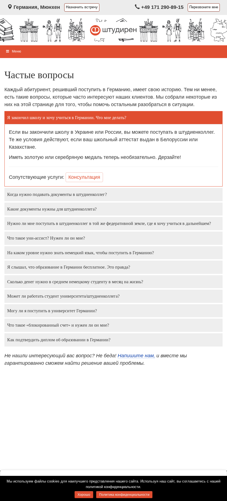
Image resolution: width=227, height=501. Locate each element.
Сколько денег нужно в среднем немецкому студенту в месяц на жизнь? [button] (75, 281)
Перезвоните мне (203, 7)
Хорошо (84, 495)
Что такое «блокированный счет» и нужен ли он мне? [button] (58, 325)
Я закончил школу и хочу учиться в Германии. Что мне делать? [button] (66, 117)
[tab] (113, 117)
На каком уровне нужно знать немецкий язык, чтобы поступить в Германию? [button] (80, 252)
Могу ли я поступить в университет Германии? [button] (52, 310)
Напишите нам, (136, 355)
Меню (16, 51)
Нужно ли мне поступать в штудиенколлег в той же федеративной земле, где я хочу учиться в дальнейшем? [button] (109, 223)
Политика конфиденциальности (124, 495)
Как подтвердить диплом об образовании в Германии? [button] (58, 339)
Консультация (84, 177)
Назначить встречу (82, 7)
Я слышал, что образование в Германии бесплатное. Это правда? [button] (68, 267)
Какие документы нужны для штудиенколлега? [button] (52, 209)
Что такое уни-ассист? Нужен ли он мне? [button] (46, 238)
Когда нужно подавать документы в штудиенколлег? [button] (57, 194)
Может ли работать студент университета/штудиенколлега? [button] (63, 296)
